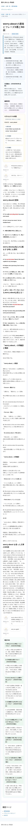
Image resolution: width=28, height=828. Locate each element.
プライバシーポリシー (7, 9)
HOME (3, 6)
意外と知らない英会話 (7, 2)
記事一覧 (8, 6)
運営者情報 (14, 6)
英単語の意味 (15, 34)
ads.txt (6, 815)
